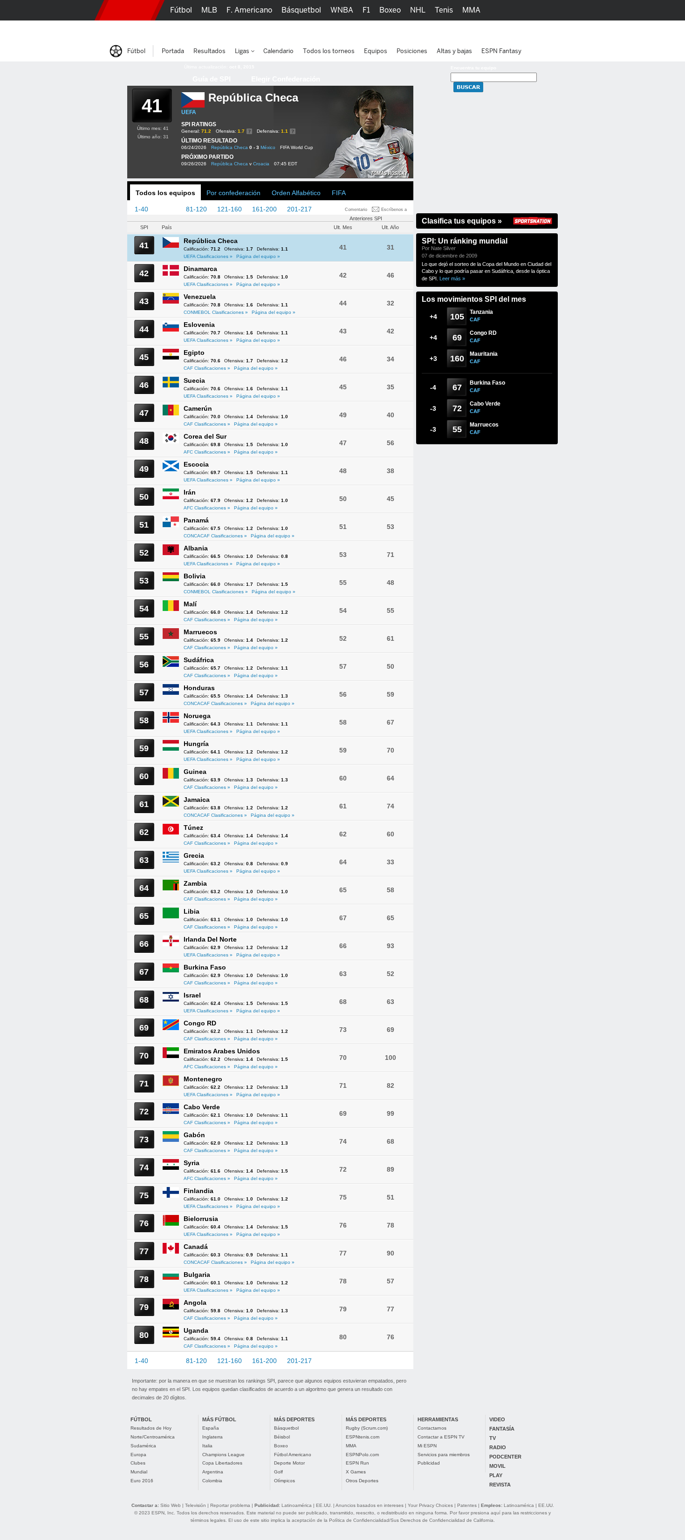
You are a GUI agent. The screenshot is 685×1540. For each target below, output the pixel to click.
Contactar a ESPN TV (441, 1436)
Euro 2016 (141, 1480)
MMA (351, 1445)
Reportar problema (230, 1505)
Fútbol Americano (292, 1454)
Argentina (212, 1471)
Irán (190, 492)
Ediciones (510, 30)
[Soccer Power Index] (149, 72)
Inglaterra (212, 1436)
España (210, 1428)
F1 (366, 10)
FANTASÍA (501, 1428)
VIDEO (497, 1419)
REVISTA (500, 1484)
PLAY (495, 1475)
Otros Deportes (362, 1480)
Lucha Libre (190, 30)
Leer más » (452, 278)
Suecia (194, 380)
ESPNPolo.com (362, 1454)
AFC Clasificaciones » (207, 452)
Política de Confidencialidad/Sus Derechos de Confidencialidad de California (411, 1520)
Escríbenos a (394, 209)
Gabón (194, 1135)
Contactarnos (432, 1428)
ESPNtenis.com (362, 1436)
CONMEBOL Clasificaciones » (216, 312)
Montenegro (203, 1079)
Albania (196, 548)
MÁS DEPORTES (294, 1419)
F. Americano (249, 10)
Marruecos (200, 632)
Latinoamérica (296, 1505)
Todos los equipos (165, 193)
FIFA (339, 193)
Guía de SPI (211, 79)
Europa (138, 1454)
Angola (195, 1302)
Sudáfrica (199, 660)
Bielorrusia (201, 1218)
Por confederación (233, 193)
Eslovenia (199, 324)
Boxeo (281, 1445)
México (267, 147)
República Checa (229, 147)
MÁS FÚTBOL (219, 1419)
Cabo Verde (202, 1107)
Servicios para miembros (444, 1454)
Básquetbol (286, 1428)
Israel (192, 995)
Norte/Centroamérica (152, 1436)
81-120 (196, 209)
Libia (191, 911)
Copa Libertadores (222, 1462)
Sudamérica (143, 1445)
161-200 (264, 209)
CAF (475, 319)
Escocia (196, 464)
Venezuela (200, 296)
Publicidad (429, 1462)
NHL (417, 10)
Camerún (198, 408)
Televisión (195, 1505)
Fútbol (181, 10)
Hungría (196, 743)
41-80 (167, 209)
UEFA (188, 112)
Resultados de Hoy (150, 1428)
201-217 (299, 209)
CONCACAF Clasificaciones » (215, 535)
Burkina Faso (205, 967)
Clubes (137, 1462)
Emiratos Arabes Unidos (222, 1051)
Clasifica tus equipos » (462, 221)
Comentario (356, 209)
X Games (356, 1471)
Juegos (472, 30)
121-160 (229, 209)
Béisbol (282, 1436)
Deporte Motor (289, 1462)
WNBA (341, 10)
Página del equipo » (258, 256)
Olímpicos (284, 1480)
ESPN (129, 10)
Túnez (193, 827)
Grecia (194, 855)
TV (492, 1438)
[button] (571, 10)
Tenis (444, 10)
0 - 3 (254, 147)
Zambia (195, 883)
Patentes (467, 1505)
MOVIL (497, 1466)
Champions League (223, 1454)
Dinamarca (200, 268)
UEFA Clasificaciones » (208, 256)
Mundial (138, 1471)
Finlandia (198, 1190)
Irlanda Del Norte (210, 939)
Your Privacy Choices (430, 1505)
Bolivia (195, 576)
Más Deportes (288, 30)
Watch (439, 30)
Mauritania (484, 354)
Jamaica (197, 799)
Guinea (195, 771)
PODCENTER (505, 1456)
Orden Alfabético (296, 193)
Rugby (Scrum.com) (367, 1428)
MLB (209, 10)
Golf (278, 1471)
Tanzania (481, 312)
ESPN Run (357, 1462)
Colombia (212, 1480)
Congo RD (200, 1023)
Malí (190, 604)
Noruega (197, 715)
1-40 (141, 209)
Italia (207, 1445)
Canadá (196, 1246)
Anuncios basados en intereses (370, 1505)
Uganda (196, 1330)
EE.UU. (324, 1505)
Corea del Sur (205, 436)
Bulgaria (197, 1274)
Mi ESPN (427, 1445)
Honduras (199, 688)
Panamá (196, 520)
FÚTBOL (141, 1419)
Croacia (261, 163)
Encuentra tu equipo (473, 67)
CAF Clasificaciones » (207, 368)
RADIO (497, 1447)
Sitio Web (170, 1505)
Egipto (194, 352)
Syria (191, 1163)
